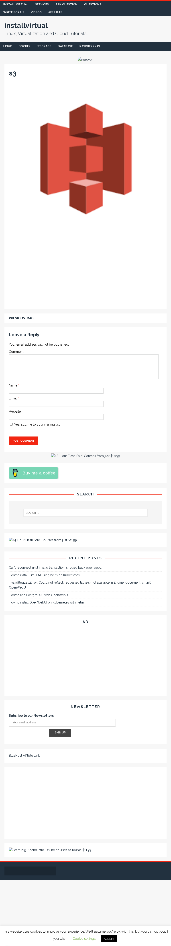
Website (15, 411)
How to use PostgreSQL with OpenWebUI (39, 595)
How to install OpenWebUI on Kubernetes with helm (46, 602)
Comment (16, 351)
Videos (36, 12)
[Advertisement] (85, 271)
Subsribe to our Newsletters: (32, 715)
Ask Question (66, 4)
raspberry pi (89, 46)
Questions (93, 4)
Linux (7, 46)
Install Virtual (15, 4)
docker (25, 46)
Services (42, 4)
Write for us (13, 12)
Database (65, 46)
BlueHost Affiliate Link (24, 755)
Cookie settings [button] (84, 939)
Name (13, 385)
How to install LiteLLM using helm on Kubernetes (44, 575)
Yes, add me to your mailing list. (36, 424)
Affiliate (55, 12)
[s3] (85, 233)
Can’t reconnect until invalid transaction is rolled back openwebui (55, 567)
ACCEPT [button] (109, 938)
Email (13, 398)
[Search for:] (85, 513)
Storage (44, 46)
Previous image (22, 318)
